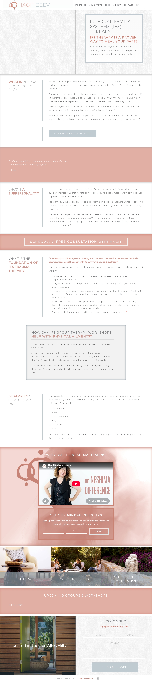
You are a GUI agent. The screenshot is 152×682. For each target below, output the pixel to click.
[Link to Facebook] (137, 5)
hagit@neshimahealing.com (114, 626)
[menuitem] (80, 5)
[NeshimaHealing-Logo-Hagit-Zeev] (29, 5)
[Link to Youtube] (141, 5)
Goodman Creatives (85, 678)
